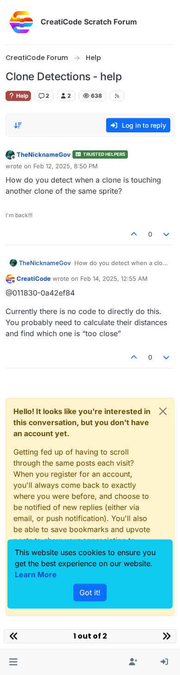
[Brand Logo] (21, 22)
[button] (13, 662)
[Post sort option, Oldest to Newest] (18, 125)
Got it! (90, 592)
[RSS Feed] (117, 96)
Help (22, 95)
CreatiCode (34, 278)
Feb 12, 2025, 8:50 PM (65, 166)
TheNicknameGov (44, 154)
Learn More (36, 574)
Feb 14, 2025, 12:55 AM (114, 278)
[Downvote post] (166, 234)
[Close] (163, 411)
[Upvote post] (134, 234)
